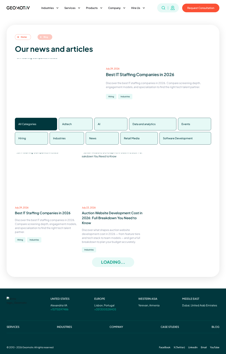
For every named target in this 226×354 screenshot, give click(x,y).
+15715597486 (59, 309)
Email (204, 347)
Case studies (170, 327)
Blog (215, 327)
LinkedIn (193, 347)
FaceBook (164, 347)
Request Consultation (200, 8)
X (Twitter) (179, 347)
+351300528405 (105, 309)
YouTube (214, 347)
